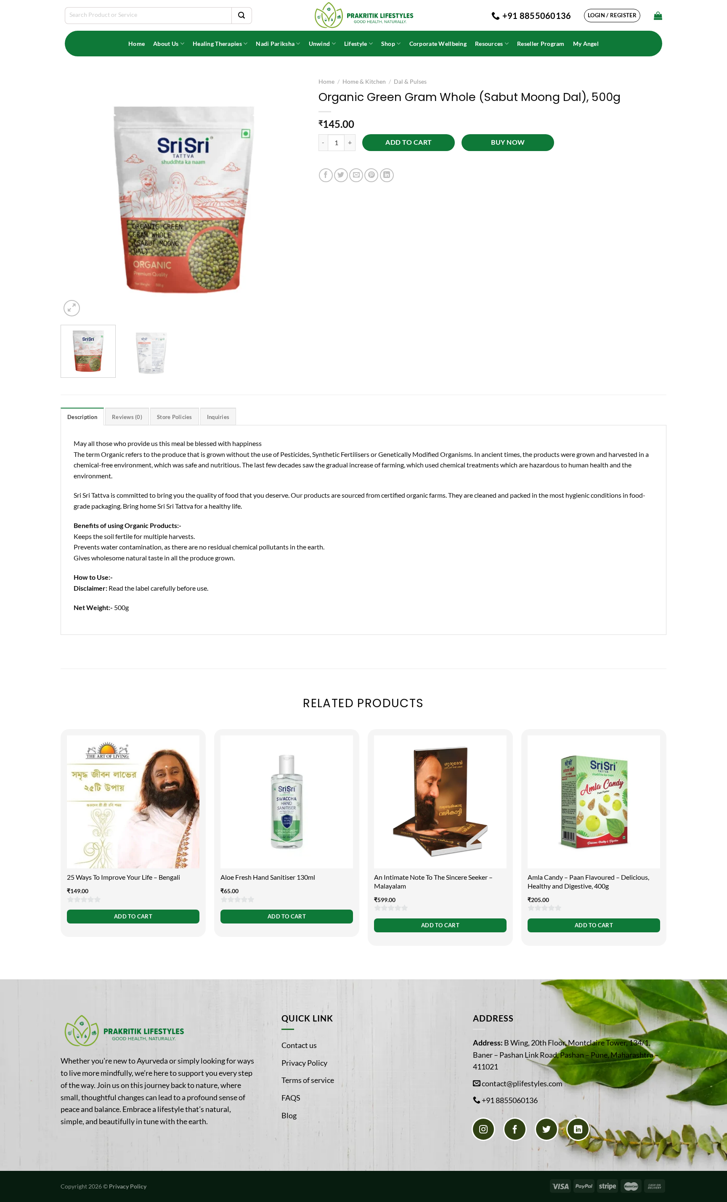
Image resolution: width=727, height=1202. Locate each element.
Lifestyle (355, 43)
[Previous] (76, 195)
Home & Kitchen (364, 81)
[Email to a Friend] (356, 175)
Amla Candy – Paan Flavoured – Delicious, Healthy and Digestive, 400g (588, 881)
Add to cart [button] (133, 916)
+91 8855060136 (510, 1100)
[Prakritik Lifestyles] (363, 15)
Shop (388, 43)
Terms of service (307, 1080)
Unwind (319, 43)
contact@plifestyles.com (522, 1083)
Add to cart (408, 142)
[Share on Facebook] (326, 175)
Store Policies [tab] (174, 417)
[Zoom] (72, 308)
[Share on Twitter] (341, 175)
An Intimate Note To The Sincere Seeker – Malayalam (433, 881)
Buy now (508, 142)
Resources (489, 43)
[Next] (290, 195)
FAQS (290, 1097)
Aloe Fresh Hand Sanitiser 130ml (267, 877)
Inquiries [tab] (218, 417)
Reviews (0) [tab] (127, 417)
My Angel (586, 43)
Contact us (299, 1045)
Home (136, 43)
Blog (289, 1115)
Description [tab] (82, 417)
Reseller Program (541, 43)
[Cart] (658, 15)
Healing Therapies (217, 43)
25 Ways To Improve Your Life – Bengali (123, 877)
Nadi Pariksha (275, 43)
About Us (165, 43)
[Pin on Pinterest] (371, 175)
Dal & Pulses (410, 81)
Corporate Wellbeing (438, 43)
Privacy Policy (304, 1062)
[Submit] (241, 15)
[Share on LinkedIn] (387, 175)
